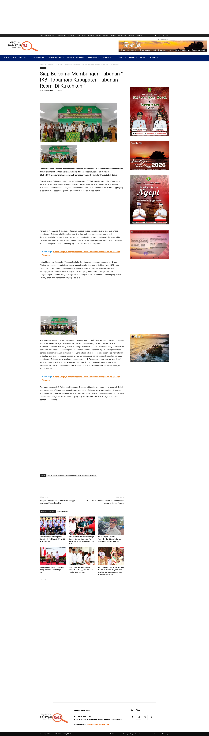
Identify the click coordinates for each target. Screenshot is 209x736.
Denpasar (98, 35)
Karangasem (122, 35)
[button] (151, 35)
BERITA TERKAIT (47, 512)
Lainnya (153, 58)
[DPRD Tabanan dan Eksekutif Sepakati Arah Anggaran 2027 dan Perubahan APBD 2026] (82, 556)
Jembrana (113, 35)
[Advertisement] (72, 17)
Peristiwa (92, 58)
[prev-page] (41, 579)
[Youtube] (167, 35)
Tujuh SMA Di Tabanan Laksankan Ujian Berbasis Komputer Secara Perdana (105, 501)
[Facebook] (155, 35)
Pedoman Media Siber (152, 734)
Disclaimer (139, 734)
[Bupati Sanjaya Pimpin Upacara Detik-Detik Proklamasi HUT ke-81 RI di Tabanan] (53, 526)
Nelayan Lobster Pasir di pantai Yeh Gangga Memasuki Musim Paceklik (57, 501)
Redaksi (113, 734)
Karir (119, 734)
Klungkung (131, 35)
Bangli (84, 35)
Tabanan (139, 35)
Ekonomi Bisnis (55, 58)
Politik (106, 58)
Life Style (119, 58)
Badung (78, 35)
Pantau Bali (49, 91)
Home (6, 58)
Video (142, 58)
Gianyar (105, 35)
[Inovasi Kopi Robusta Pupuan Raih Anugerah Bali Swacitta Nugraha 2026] (53, 556)
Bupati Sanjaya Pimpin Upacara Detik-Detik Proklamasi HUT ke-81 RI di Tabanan (52, 539)
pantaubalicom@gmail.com (97, 724)
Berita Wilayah (20, 58)
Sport (132, 58)
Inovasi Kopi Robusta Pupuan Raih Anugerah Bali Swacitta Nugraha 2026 (52, 569)
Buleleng (91, 35)
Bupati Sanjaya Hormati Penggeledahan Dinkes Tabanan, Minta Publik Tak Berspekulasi (109, 539)
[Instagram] (159, 35)
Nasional (71, 35)
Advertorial (38, 58)
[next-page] (45, 579)
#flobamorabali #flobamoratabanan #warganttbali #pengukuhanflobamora (72, 475)
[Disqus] (82, 617)
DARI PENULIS (62, 512)
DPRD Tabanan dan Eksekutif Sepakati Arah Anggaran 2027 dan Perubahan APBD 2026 (81, 569)
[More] (116, 96)
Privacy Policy (128, 734)
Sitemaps (165, 734)
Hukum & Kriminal (76, 58)
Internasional (62, 35)
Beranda (43, 64)
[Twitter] (163, 35)
